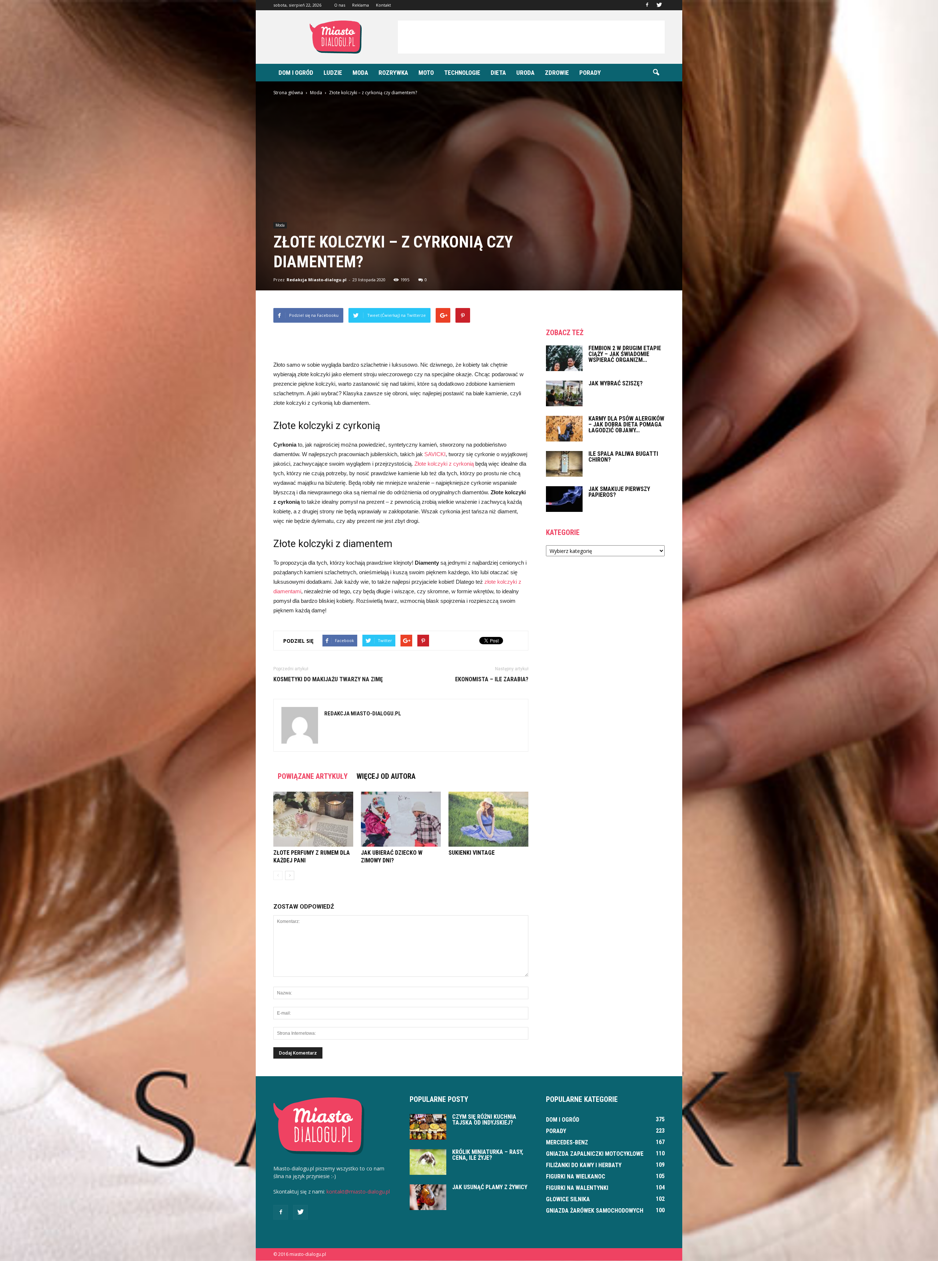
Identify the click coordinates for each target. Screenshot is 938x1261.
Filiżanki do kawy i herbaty (583, 1165)
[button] (656, 72)
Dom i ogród (295, 72)
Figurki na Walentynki (577, 1187)
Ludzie (333, 72)
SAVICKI (435, 454)
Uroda (525, 72)
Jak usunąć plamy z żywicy (489, 1187)
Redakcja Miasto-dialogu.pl (317, 279)
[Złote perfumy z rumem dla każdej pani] (313, 819)
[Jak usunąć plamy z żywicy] (428, 1197)
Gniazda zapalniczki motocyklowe (594, 1153)
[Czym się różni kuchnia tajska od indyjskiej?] (428, 1127)
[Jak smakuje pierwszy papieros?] (564, 499)
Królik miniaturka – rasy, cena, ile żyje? (487, 1154)
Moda (360, 72)
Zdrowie (557, 72)
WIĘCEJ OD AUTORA (386, 776)
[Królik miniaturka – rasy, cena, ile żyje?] (428, 1162)
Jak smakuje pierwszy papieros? (619, 491)
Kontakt (383, 5)
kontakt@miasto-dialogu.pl (358, 1191)
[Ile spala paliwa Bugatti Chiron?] (564, 464)
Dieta (498, 72)
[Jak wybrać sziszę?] (564, 393)
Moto (426, 72)
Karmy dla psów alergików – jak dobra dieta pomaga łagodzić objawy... (626, 424)
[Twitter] (659, 5)
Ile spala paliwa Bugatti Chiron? (623, 456)
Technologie (462, 72)
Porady (590, 72)
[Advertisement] (531, 37)
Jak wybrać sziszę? (615, 383)
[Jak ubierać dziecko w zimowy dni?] (401, 819)
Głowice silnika (568, 1199)
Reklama (360, 5)
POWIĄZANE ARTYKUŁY (313, 776)
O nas (339, 5)
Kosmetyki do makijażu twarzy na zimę (328, 679)
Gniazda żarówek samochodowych (594, 1210)
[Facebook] (647, 5)
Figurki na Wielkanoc (575, 1176)
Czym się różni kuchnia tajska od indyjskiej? (484, 1119)
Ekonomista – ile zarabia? (491, 679)
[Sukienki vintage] (488, 819)
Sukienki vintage (471, 852)
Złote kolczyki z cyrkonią (444, 464)
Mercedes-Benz (567, 1142)
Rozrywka (393, 72)
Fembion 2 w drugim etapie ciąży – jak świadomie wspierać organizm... (624, 354)
